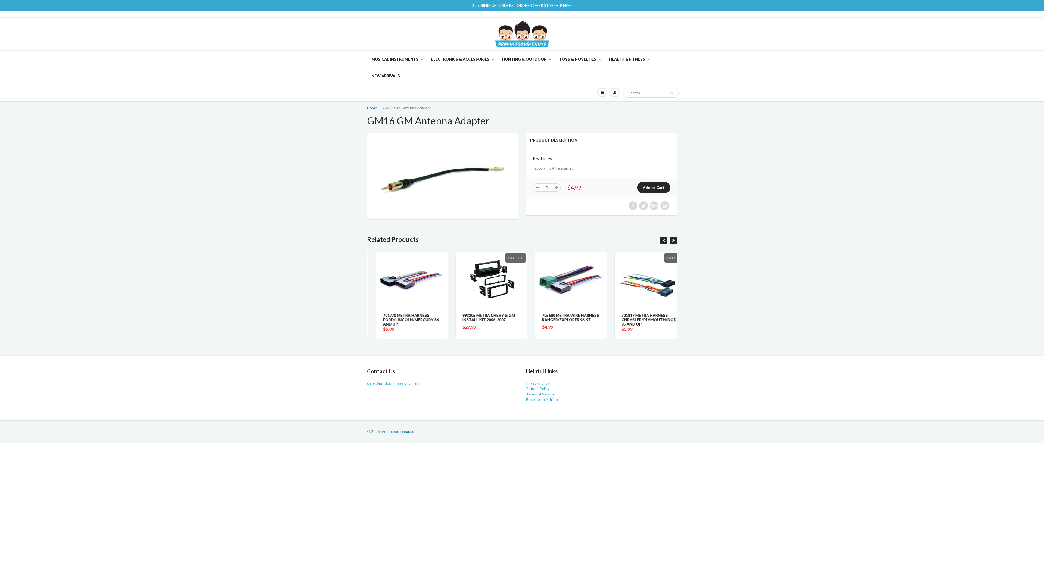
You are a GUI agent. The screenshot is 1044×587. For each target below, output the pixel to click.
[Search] (672, 93)
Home (372, 107)
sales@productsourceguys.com (393, 383)
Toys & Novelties (577, 59)
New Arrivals (385, 76)
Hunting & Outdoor (524, 59)
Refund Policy (537, 388)
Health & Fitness (627, 59)
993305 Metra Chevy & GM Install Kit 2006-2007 (479, 317)
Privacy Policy (537, 383)
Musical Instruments (394, 59)
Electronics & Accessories (460, 59)
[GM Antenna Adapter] (442, 175)
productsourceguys (397, 431)
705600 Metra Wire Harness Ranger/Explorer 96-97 (561, 317)
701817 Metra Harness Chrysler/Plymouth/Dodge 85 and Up (643, 319)
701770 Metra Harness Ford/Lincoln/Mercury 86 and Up (402, 319)
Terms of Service (540, 394)
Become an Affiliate (542, 399)
